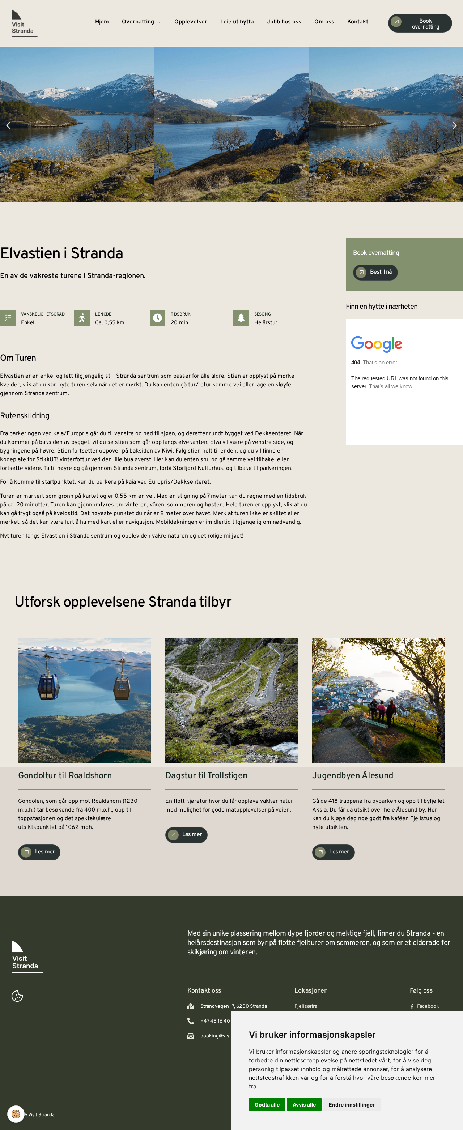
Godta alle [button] (267, 1104)
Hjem (102, 22)
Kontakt (357, 22)
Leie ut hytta (237, 22)
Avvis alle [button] (304, 1104)
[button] (8, 125)
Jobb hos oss (284, 22)
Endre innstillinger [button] (352, 1104)
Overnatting (138, 22)
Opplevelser (190, 22)
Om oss (324, 22)
